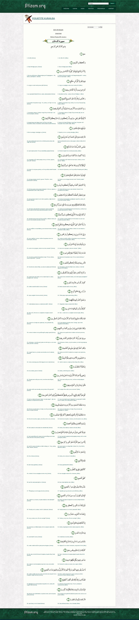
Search (112, 3)
